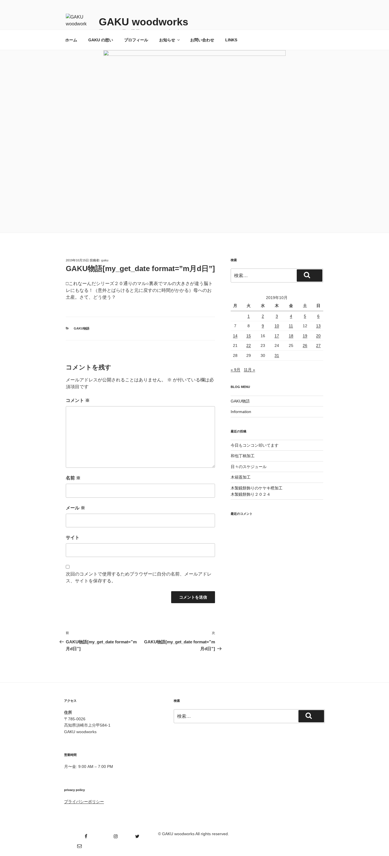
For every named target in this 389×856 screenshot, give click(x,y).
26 (305, 345)
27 (318, 345)
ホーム (71, 40)
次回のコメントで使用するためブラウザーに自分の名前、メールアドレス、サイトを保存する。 (139, 577)
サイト (72, 537)
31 (277, 355)
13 (318, 326)
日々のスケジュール (249, 466)
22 (248, 345)
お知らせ (167, 40)
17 (277, 336)
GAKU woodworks (143, 22)
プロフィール (136, 40)
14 (235, 336)
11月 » (249, 369)
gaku (104, 260)
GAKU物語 (81, 328)
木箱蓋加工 (241, 477)
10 (277, 326)
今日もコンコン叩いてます (255, 445)
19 (305, 336)
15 (248, 336)
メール (75, 507)
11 (291, 326)
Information (241, 411)
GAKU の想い (100, 40)
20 (318, 336)
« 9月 (235, 369)
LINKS (231, 40)
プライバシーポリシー (84, 801)
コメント (78, 400)
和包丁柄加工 (243, 456)
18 (291, 336)
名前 (73, 477)
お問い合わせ (202, 40)
